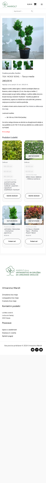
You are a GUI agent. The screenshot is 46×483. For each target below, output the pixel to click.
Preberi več (12, 241)
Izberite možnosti (12, 196)
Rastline (17, 73)
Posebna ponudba (8, 73)
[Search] (32, 11)
